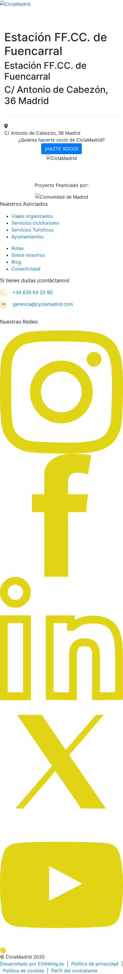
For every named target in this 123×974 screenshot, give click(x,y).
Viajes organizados (32, 216)
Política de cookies (23, 970)
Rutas (17, 248)
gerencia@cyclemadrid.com (43, 304)
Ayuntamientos (27, 237)
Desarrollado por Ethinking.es (32, 964)
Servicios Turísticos (32, 230)
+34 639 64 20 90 (32, 292)
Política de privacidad (94, 964)
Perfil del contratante (74, 970)
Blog (16, 262)
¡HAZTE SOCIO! (61, 149)
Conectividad (25, 269)
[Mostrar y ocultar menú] (119, 29)
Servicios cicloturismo (35, 223)
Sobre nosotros (28, 255)
